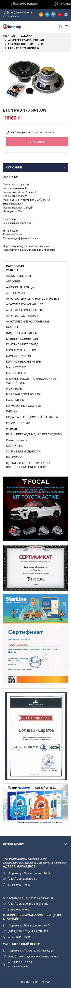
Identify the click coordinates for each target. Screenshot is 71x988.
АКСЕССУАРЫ (15, 293)
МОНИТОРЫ (14, 389)
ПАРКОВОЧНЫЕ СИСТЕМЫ (24, 406)
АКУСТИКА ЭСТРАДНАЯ (22, 316)
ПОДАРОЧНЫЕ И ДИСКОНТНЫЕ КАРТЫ (32, 417)
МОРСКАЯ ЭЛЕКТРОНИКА (23, 394)
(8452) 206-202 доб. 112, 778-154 (27, 931)
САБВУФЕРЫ (14, 446)
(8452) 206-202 (16, 12)
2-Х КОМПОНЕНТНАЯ (21, 44)
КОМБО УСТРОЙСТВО (21, 350)
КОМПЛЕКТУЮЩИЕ (19, 356)
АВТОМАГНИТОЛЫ (18, 276)
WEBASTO (12, 270)
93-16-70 (13, 16)
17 (42, 44)
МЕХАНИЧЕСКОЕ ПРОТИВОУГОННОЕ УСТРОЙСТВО (31, 381)
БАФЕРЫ (12, 327)
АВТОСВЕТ (13, 281)
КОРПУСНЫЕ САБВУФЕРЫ (23, 362)
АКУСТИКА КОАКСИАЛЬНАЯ (24, 304)
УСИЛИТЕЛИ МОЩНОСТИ (23, 451)
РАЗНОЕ (11, 429)
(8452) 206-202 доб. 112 (22, 879)
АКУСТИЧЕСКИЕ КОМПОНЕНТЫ (27, 321)
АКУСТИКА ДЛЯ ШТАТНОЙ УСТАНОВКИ (32, 299)
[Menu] (66, 27)
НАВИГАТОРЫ (15, 400)
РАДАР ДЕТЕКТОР (18, 423)
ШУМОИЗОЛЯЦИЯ (18, 457)
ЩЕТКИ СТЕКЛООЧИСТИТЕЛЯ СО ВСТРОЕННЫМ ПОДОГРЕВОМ (28, 465)
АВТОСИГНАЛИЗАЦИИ (21, 287)
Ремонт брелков (16, 440)
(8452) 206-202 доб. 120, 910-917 (27, 904)
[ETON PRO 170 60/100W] (35, 79)
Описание (14, 167)
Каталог (26, 36)
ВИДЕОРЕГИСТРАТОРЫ (21, 333)
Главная (9, 36)
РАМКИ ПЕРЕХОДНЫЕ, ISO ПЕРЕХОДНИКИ (34, 434)
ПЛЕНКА (11, 411)
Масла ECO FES (16, 367)
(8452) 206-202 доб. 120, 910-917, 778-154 (33, 956)
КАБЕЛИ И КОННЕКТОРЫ (22, 339)
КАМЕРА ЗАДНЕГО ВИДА (22, 344)
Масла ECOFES (16, 373)
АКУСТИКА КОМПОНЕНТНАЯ (26, 40)
